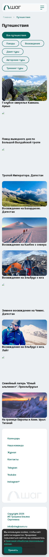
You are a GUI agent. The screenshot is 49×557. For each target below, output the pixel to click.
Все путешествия (16, 35)
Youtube (11, 474)
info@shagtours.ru (17, 526)
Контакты (12, 459)
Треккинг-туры (14, 68)
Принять (13, 550)
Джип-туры (12, 51)
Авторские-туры (15, 59)
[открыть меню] (42, 8)
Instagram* (13, 481)
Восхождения (32, 43)
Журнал (11, 452)
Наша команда (15, 445)
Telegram (12, 467)
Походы (10, 43)
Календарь (13, 438)
